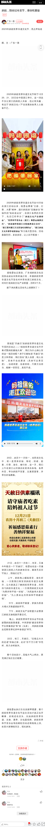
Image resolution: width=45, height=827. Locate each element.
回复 (18, 796)
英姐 (8, 791)
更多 (22, 779)
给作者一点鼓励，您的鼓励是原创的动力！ (22, 750)
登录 (40, 2)
